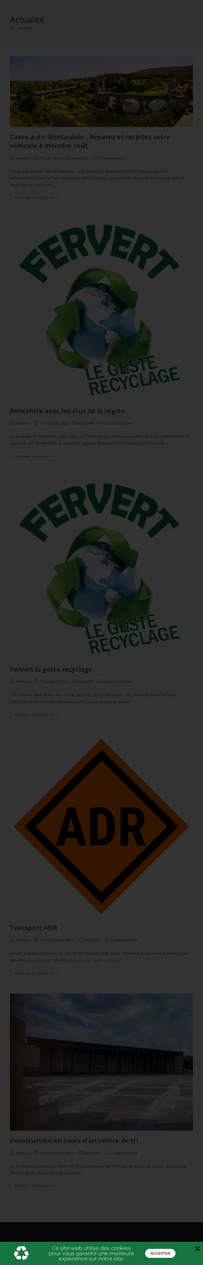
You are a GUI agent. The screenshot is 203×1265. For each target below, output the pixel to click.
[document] (101, 632)
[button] (197, 1248)
